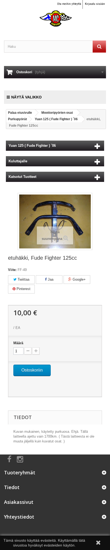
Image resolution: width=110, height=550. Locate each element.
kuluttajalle (18, 161)
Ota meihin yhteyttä (69, 4)
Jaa (50, 279)
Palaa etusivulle (20, 113)
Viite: (12, 270)
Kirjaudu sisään (95, 4)
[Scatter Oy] (55, 13)
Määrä (18, 343)
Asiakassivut (18, 502)
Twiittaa (23, 279)
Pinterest (22, 289)
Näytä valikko (26, 97)
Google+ (79, 279)
